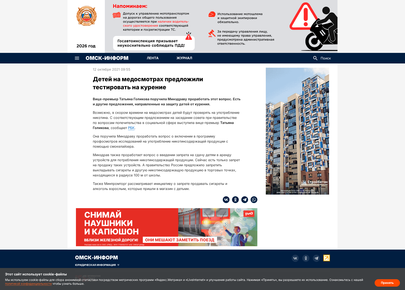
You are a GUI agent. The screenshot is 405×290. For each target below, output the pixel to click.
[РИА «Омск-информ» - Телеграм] (316, 258)
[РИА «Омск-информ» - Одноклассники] (305, 258)
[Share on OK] (234, 199)
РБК (131, 128)
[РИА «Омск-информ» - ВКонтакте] (295, 258)
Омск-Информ (107, 58)
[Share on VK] (226, 199)
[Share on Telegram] (243, 199)
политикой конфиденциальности (28, 283)
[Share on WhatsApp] (252, 199)
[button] (77, 58)
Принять (387, 283)
